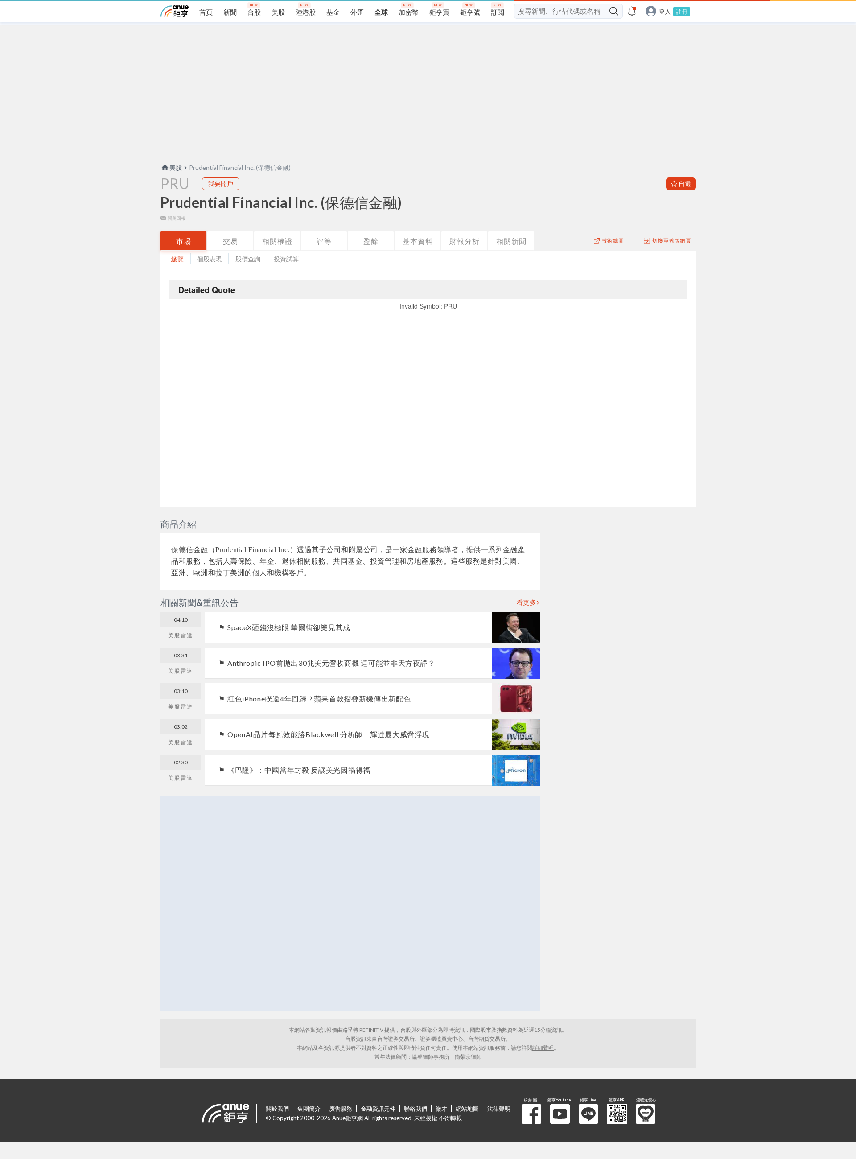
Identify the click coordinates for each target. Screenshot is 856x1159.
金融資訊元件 (378, 1108)
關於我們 (277, 1108)
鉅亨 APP (617, 1114)
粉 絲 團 (531, 1114)
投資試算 (286, 259)
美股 (175, 167)
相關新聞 (511, 241)
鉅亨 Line (588, 1114)
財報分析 (464, 241)
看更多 (526, 602)
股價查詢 (247, 259)
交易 (230, 241)
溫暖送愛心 (645, 1114)
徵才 (441, 1108)
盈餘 (371, 241)
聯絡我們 (415, 1108)
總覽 (177, 259)
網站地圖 (467, 1108)
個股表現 (209, 259)
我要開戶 (220, 183)
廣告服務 (340, 1108)
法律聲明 (498, 1108)
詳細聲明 (543, 1047)
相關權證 (277, 241)
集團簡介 (309, 1108)
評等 (324, 241)
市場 (183, 241)
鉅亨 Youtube (560, 1114)
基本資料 (418, 241)
